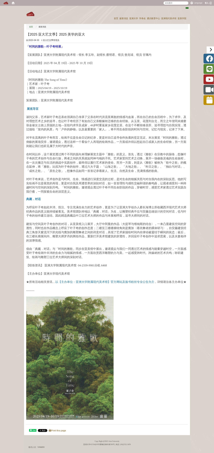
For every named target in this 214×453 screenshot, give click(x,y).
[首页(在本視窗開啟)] (13, 3)
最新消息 (123, 18)
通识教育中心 (153, 18)
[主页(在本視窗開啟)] (30, 14)
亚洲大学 (133, 18)
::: (185, 9)
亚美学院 (182, 18)
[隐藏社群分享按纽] (210, 49)
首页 (116, 18)
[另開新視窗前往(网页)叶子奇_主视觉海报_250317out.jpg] (70, 357)
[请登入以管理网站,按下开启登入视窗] (5, 3)
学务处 (142, 18)
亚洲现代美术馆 (168, 18)
